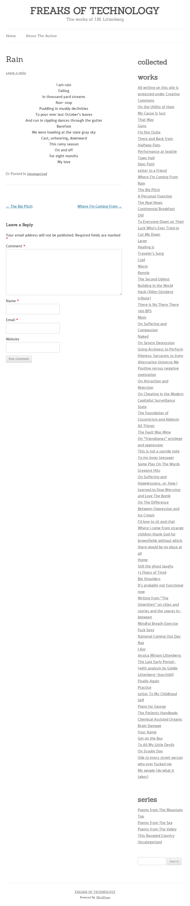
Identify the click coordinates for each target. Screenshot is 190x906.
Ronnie (143, 273)
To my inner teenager (156, 457)
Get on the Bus (150, 738)
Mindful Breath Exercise (158, 623)
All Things (146, 426)
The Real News (150, 202)
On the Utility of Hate (156, 107)
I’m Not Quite (149, 132)
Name (12, 301)
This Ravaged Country (156, 835)
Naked (143, 336)
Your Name (147, 732)
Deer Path (146, 164)
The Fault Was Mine (154, 432)
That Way (146, 120)
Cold (141, 260)
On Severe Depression (156, 343)
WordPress (103, 897)
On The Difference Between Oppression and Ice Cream (158, 508)
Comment (15, 246)
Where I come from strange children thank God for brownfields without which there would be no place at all (161, 541)
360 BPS (145, 311)
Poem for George (152, 706)
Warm (143, 266)
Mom (142, 317)
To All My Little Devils (156, 745)
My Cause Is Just (152, 113)
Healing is (146, 247)
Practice (144, 687)
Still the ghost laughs (155, 566)
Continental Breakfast (156, 209)
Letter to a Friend (152, 170)
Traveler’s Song (151, 253)
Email (12, 320)
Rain (141, 183)
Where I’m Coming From (99, 206)
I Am (141, 649)
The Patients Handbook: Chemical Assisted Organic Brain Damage (160, 719)
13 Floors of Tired (152, 572)
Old (140, 215)
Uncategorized (37, 174)
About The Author (41, 36)
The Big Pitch (19, 206)
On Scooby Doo (150, 751)
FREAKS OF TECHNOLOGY (95, 11)
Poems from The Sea (155, 823)
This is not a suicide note (159, 451)
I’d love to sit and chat (156, 521)
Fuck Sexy (146, 630)
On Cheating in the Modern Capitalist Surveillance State (161, 400)
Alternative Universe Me (158, 362)
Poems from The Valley (157, 829)
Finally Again (148, 681)
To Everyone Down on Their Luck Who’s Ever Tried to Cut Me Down (161, 228)
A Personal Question (155, 196)
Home (11, 36)
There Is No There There (158, 304)
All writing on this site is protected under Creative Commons (159, 94)
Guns (142, 126)
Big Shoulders (149, 579)
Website (12, 339)
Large (142, 241)
